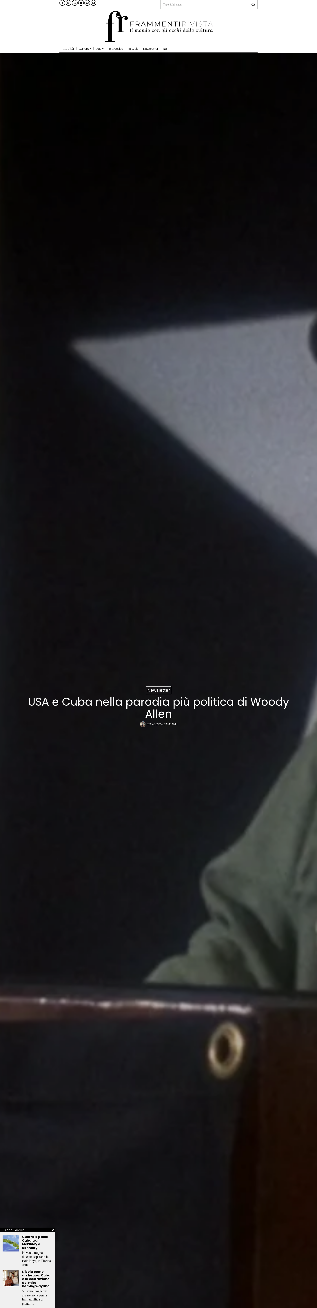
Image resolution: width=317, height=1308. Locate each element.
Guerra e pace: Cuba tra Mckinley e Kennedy (35, 1242)
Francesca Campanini (162, 724)
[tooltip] (62, 3)
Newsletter (158, 690)
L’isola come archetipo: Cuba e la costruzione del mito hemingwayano (36, 1279)
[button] (253, 4)
